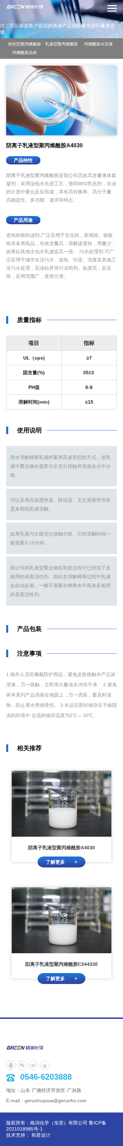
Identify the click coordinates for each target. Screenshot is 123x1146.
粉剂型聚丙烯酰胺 (24, 44)
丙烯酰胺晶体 (24, 52)
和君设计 (41, 1135)
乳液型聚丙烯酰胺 (61, 44)
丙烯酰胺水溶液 (98, 44)
